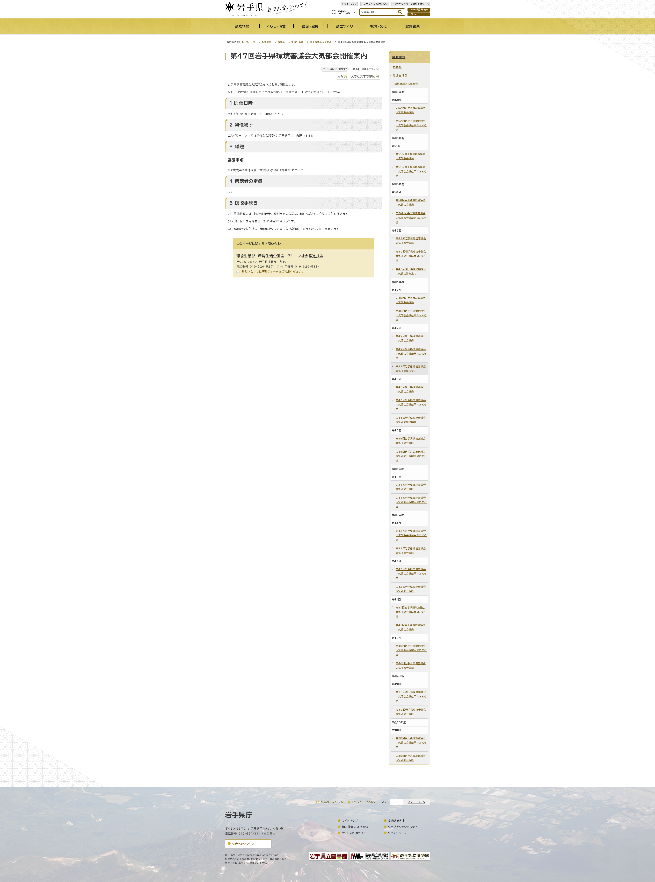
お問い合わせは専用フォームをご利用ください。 (272, 271)
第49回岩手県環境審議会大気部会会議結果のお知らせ (411, 256)
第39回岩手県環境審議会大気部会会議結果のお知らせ (411, 696)
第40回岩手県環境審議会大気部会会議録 (411, 665)
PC (397, 802)
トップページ (248, 42)
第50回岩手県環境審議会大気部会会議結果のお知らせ (411, 217)
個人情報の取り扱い (355, 826)
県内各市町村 (397, 820)
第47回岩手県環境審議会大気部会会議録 (411, 338)
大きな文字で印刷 (363, 76)
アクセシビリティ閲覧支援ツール (412, 4)
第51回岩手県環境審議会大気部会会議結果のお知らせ (411, 171)
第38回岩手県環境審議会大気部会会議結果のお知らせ (411, 742)
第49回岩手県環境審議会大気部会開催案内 (411, 271)
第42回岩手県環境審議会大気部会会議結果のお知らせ (411, 573)
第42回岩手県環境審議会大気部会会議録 (411, 588)
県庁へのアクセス (243, 843)
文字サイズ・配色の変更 (375, 4)
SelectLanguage (345, 12)
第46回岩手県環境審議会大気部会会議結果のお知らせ (411, 404)
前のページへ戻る (332, 802)
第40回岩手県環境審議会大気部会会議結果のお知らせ (411, 650)
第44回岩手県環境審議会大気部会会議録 (411, 487)
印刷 (340, 76)
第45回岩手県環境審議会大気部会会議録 (411, 440)
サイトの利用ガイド (354, 833)
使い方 (415, 14)
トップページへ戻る (364, 802)
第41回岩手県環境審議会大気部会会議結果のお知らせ (411, 612)
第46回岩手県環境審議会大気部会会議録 (411, 389)
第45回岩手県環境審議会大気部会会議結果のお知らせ (411, 456)
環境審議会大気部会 (321, 42)
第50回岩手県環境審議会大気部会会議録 (410, 202)
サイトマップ (350, 4)
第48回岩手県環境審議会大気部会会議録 (411, 300)
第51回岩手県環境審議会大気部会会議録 (410, 156)
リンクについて (397, 833)
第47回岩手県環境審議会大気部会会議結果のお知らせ (411, 353)
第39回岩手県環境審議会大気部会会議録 (411, 711)
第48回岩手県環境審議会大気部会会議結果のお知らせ (411, 315)
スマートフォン (416, 802)
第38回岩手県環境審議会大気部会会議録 (411, 757)
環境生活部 (297, 42)
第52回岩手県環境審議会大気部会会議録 (411, 110)
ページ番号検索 (419, 9)
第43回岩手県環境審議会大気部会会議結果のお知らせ (411, 535)
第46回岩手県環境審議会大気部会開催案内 (411, 419)
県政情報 (266, 42)
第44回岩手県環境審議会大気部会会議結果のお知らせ (411, 502)
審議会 (281, 42)
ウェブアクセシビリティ (402, 826)
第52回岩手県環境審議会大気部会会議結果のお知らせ (411, 125)
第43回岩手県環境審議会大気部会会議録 (411, 550)
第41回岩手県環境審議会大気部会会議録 (410, 627)
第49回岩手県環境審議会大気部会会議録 (411, 240)
